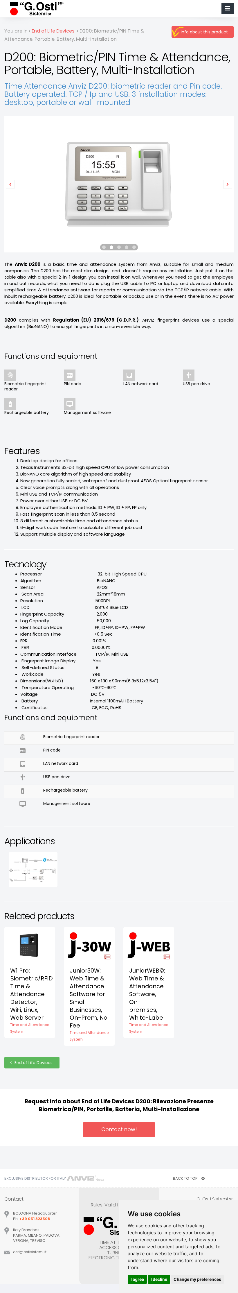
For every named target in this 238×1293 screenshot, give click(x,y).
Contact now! (119, 1129)
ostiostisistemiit (29, 1252)
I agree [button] (137, 1279)
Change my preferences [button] (197, 1279)
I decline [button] (159, 1279)
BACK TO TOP (186, 1178)
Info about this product (204, 32)
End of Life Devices (34, 1063)
